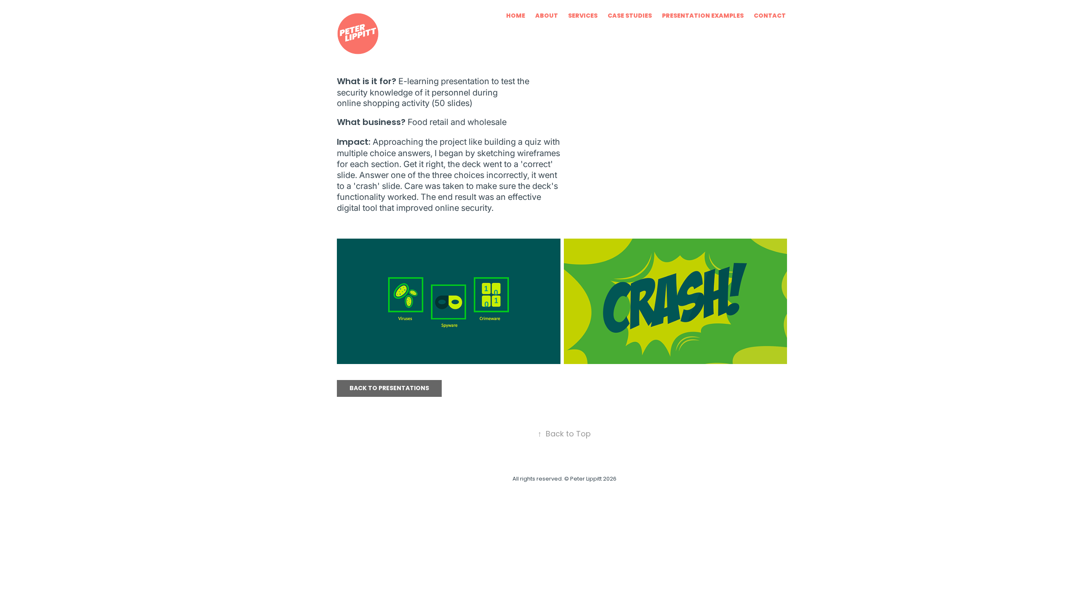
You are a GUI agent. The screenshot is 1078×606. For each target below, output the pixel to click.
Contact (770, 16)
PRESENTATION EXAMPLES (703, 16)
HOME (515, 16)
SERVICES (583, 16)
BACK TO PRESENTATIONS (389, 388)
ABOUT (546, 16)
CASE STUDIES (630, 16)
